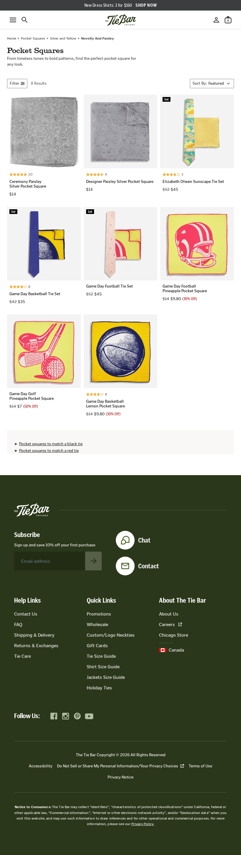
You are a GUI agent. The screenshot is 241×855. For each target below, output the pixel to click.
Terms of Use (200, 766)
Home (11, 38)
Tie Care (22, 656)
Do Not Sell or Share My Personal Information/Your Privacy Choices (117, 766)
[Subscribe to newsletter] (93, 561)
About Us (168, 614)
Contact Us (25, 614)
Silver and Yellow (63, 38)
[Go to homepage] (120, 20)
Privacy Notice (120, 777)
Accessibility (40, 766)
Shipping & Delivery (34, 635)
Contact (148, 566)
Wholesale (97, 624)
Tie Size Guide (101, 656)
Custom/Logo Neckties (111, 635)
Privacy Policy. (142, 824)
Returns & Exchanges (36, 645)
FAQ (18, 624)
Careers (167, 624)
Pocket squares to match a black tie (51, 443)
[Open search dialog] (25, 20)
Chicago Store (173, 635)
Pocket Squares (33, 38)
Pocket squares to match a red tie (49, 450)
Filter (14, 83)
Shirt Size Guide (103, 666)
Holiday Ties (99, 688)
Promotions (99, 614)
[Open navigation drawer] (13, 20)
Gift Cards (97, 645)
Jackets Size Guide (106, 677)
